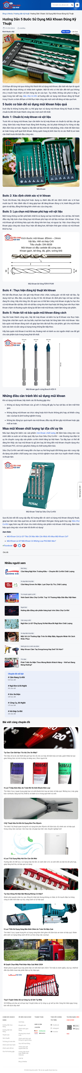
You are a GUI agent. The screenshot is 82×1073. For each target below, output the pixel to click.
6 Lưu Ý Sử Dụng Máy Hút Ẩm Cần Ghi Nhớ (20, 859)
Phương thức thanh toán (24, 1034)
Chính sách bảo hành (9, 1045)
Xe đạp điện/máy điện (27, 581)
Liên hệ (21, 1058)
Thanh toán (6, 1035)
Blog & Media (8, 14)
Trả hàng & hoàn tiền (9, 1041)
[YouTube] (23, 545)
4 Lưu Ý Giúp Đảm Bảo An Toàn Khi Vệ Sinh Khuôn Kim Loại (27, 788)
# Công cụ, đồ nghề (17, 703)
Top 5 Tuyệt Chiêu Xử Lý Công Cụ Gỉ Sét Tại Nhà (23, 1000)
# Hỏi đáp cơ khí (15, 711)
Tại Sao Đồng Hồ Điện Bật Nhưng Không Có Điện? (23, 894)
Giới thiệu (21, 1022)
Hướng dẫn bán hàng (7, 1030)
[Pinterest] (15, 545)
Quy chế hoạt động (24, 1043)
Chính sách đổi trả (8, 1048)
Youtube (55, 1031)
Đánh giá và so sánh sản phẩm (30, 646)
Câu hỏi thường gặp (9, 1051)
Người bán (24, 607)
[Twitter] (19, 545)
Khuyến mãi (22, 1025)
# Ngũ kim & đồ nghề (17, 686)
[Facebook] (7, 545)
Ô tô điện (23, 659)
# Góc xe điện (14, 694)
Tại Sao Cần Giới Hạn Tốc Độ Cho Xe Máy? (20, 753)
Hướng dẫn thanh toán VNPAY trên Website (24, 1053)
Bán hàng (23, 568)
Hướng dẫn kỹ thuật (21, 14)
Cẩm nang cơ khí (26, 620)
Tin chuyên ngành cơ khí (28, 594)
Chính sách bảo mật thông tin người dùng (25, 1039)
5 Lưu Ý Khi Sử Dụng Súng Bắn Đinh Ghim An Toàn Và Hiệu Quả (28, 929)
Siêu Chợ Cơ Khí (30, 96)
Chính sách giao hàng (23, 1029)
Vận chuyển (6, 1038)
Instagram (56, 1028)
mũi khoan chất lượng (46, 433)
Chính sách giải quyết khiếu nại (23, 1047)
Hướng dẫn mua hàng (7, 1025)
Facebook (56, 1025)
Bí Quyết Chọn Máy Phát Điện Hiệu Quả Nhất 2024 (23, 964)
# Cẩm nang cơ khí (16, 677)
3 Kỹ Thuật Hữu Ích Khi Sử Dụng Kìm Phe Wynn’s (23, 823)
